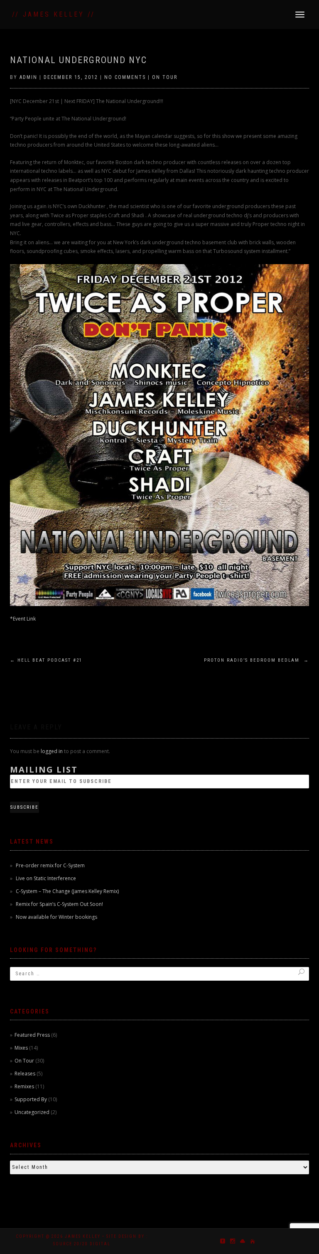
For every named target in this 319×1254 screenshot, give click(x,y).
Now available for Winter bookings (56, 916)
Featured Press (32, 1034)
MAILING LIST (44, 769)
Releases (25, 1073)
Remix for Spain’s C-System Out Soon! (59, 904)
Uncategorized (32, 1112)
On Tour (164, 77)
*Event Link (23, 618)
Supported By (31, 1099)
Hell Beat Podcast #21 (46, 660)
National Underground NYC (78, 60)
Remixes (24, 1086)
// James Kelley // (53, 14)
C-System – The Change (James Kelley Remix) (67, 891)
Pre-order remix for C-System (50, 865)
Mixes (21, 1047)
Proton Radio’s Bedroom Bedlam (256, 660)
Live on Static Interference (46, 878)
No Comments (125, 77)
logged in (52, 751)
